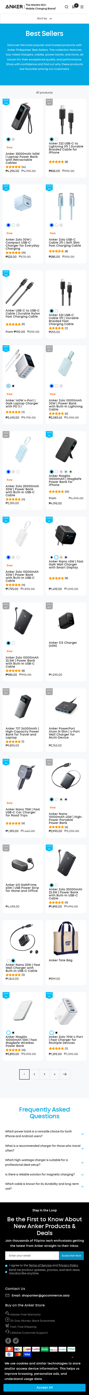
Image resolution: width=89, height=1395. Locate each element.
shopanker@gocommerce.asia (46, 1295)
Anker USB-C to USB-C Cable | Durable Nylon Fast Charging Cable (23, 313)
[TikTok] (16, 1341)
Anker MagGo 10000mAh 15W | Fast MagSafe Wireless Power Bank (21, 1041)
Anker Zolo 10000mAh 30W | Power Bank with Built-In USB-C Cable (22, 576)
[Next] (65, 1074)
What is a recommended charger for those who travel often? (42, 1148)
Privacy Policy (68, 1265)
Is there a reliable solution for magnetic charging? (40, 1174)
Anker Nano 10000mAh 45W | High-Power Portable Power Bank (66, 819)
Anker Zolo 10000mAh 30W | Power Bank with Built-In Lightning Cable (66, 405)
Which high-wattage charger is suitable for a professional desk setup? (36, 1162)
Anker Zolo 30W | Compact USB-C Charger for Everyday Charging (22, 244)
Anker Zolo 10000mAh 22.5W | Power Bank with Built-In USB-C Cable (22, 662)
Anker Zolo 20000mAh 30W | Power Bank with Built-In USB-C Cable (22, 491)
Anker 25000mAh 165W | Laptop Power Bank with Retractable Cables (23, 158)
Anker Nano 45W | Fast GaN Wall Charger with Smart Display (66, 564)
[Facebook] (8, 1341)
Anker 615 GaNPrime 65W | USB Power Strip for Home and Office (22, 888)
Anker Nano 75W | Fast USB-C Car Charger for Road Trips (23, 812)
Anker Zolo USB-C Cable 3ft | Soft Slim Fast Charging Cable (65, 242)
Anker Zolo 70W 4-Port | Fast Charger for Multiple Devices (66, 1040)
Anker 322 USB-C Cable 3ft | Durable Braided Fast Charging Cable (64, 320)
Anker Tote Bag (60, 960)
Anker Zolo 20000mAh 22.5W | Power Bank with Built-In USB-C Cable (65, 894)
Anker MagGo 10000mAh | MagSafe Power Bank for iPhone (65, 481)
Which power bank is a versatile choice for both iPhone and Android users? (38, 1134)
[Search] (66, 7)
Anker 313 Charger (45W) (63, 644)
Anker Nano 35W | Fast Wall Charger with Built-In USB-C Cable (23, 968)
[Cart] (74, 7)
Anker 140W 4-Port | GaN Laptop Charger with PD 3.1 (22, 403)
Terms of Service (40, 1265)
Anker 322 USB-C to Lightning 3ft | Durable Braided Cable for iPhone (66, 148)
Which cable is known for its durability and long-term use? (42, 1186)
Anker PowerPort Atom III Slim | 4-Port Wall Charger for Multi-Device (64, 733)
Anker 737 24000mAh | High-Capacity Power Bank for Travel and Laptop (22, 733)
